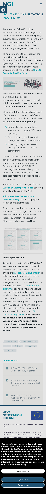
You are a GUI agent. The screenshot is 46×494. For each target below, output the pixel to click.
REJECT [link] (24, 485)
